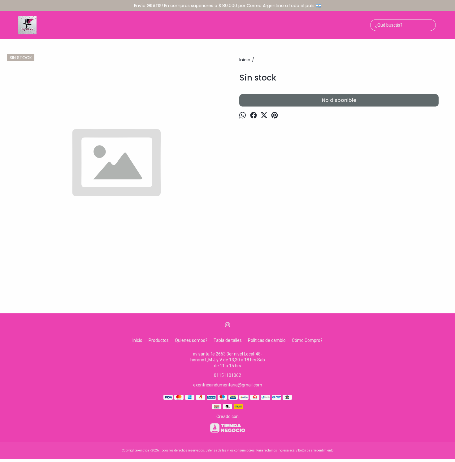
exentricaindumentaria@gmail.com (227, 384)
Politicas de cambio (267, 340)
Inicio (137, 340)
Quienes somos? (191, 340)
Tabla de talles (228, 340)
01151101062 (227, 375)
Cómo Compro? (307, 340)
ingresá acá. (287, 450)
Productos (159, 340)
